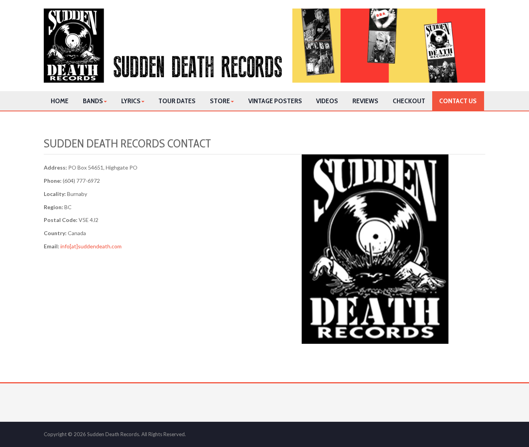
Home (60, 101)
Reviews (365, 101)
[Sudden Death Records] (264, 46)
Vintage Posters (275, 101)
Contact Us (458, 101)
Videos (327, 101)
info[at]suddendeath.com (91, 246)
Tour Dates (177, 101)
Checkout (409, 101)
